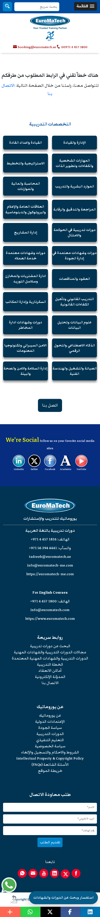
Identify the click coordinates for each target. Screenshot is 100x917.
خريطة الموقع (50, 771)
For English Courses (50, 592)
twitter (34, 469)
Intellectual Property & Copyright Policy (50, 758)
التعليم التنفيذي (50, 740)
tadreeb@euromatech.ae (50, 557)
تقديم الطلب (50, 842)
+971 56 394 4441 (43, 548)
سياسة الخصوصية (50, 746)
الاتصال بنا (50, 683)
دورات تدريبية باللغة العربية (50, 531)
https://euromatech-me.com (50, 574)
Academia (65, 469)
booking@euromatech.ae (37, 47)
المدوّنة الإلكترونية (50, 677)
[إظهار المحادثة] (9, 885)
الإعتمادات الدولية (50, 721)
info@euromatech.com (50, 610)
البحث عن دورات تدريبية (50, 646)
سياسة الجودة (50, 728)
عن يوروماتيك (50, 715)
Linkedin (19, 469)
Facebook (50, 469)
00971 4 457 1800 (74, 47)
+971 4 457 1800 (43, 601)
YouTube (81, 469)
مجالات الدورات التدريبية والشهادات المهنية (50, 652)
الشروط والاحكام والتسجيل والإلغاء (50, 752)
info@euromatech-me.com (50, 565)
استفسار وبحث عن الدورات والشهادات (63, 897)
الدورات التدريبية (50, 734)
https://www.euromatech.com (50, 619)
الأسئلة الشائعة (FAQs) (50, 764)
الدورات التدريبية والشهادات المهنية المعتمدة (50, 658)
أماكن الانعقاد (50, 671)
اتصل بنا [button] (50, 405)
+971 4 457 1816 (43, 539)
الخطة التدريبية (50, 664)
